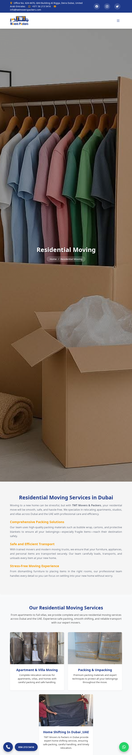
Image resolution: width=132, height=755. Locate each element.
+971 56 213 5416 (41, 6)
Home (53, 259)
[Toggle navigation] (118, 20)
